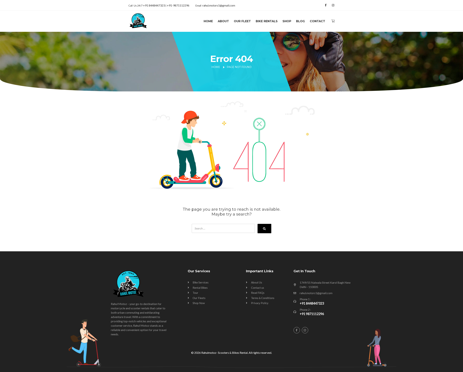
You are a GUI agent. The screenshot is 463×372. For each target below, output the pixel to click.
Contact (317, 21)
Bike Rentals (267, 21)
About (223, 21)
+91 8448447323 (154, 5)
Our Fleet (242, 21)
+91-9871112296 (178, 5)
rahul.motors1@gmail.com (218, 5)
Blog (300, 21)
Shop (287, 21)
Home (208, 21)
